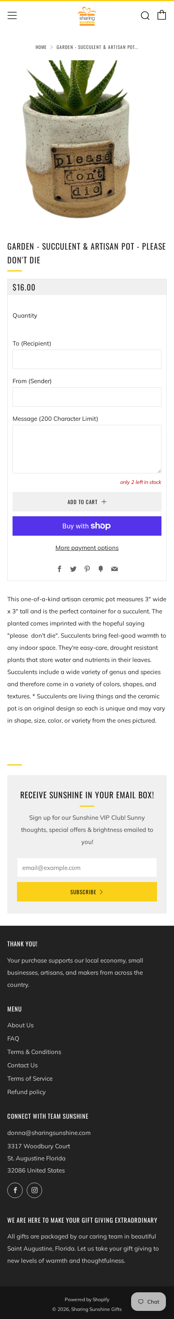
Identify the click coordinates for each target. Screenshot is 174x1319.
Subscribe (83, 892)
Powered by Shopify (87, 1299)
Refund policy (26, 1092)
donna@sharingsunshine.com (49, 1133)
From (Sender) (32, 381)
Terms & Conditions (34, 1052)
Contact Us (22, 1065)
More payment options (87, 547)
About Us (20, 1025)
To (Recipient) (32, 343)
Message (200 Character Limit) (55, 418)
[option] (87, 140)
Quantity (25, 315)
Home (41, 47)
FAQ (13, 1038)
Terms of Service (30, 1078)
